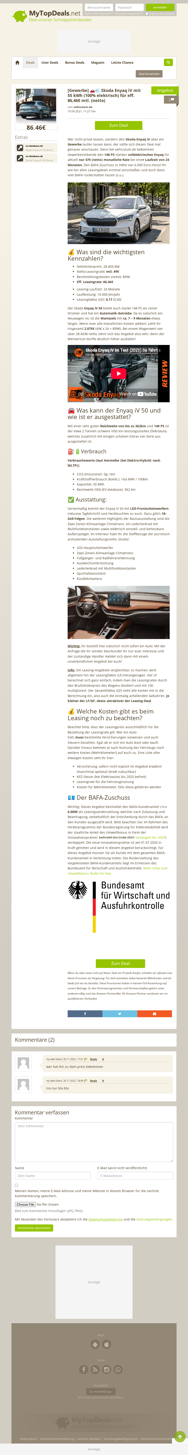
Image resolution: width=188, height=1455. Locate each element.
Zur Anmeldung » (101, 1391)
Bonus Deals (74, 62)
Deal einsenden (149, 74)
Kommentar (24, 1118)
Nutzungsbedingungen (154, 1219)
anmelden (160, 7)
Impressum (28, 1439)
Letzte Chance (122, 62)
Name (19, 1168)
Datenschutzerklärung (105, 1219)
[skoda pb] (36, 109)
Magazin (97, 62)
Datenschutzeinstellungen (161, 1439)
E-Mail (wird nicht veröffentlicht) (122, 1168)
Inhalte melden (88, 1439)
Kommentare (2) (35, 1040)
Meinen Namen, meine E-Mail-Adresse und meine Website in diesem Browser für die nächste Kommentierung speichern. (87, 1193)
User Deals (49, 62)
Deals (30, 62)
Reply (93, 1059)
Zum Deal (118, 125)
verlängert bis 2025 (150, 837)
